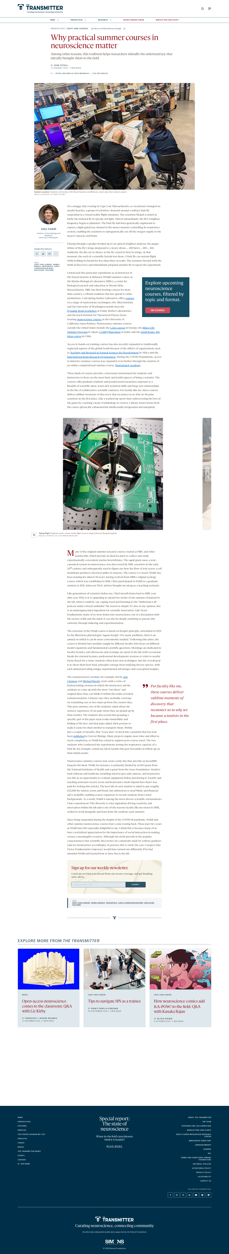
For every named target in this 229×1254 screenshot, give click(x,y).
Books (25, 995)
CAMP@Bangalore (110, 332)
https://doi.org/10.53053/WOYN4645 (72, 73)
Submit (135, 884)
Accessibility (204, 1177)
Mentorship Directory (200, 1141)
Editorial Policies (202, 1164)
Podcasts (22, 1139)
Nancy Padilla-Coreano (104, 1008)
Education (39, 270)
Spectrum (25, 1164)
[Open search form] (202, 8)
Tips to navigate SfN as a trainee (114, 1001)
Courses (22, 1160)
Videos (21, 1143)
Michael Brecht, (92, 681)
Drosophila (47, 266)
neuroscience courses (89, 319)
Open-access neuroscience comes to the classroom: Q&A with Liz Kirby (47, 1006)
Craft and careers (77, 28)
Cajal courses (117, 328)
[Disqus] (114, 1069)
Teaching (49, 270)
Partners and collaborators (196, 1126)
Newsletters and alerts (199, 1130)
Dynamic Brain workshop (82, 311)
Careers (207, 1149)
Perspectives (77, 20)
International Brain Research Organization (91, 357)
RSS (209, 1153)
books (29, 1151)
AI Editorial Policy (201, 1168)
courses (129, 298)
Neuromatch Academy (128, 365)
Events (21, 1155)
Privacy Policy (203, 1172)
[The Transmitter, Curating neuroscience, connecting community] (40, 8)
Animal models (98, 903)
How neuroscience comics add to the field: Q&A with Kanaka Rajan (179, 1006)
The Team (206, 1122)
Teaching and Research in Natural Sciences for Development (104, 353)
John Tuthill (61, 65)
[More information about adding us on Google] (124, 29)
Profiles (22, 1130)
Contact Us (205, 1181)
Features (22, 1126)
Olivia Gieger (164, 1019)
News (52, 20)
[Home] (114, 1219)
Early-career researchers (47, 267)
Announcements (203, 1145)
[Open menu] (209, 8)
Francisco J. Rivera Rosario (41, 1018)
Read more (115, 1146)
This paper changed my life (31, 1134)
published (79, 736)
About (199, 1117)
